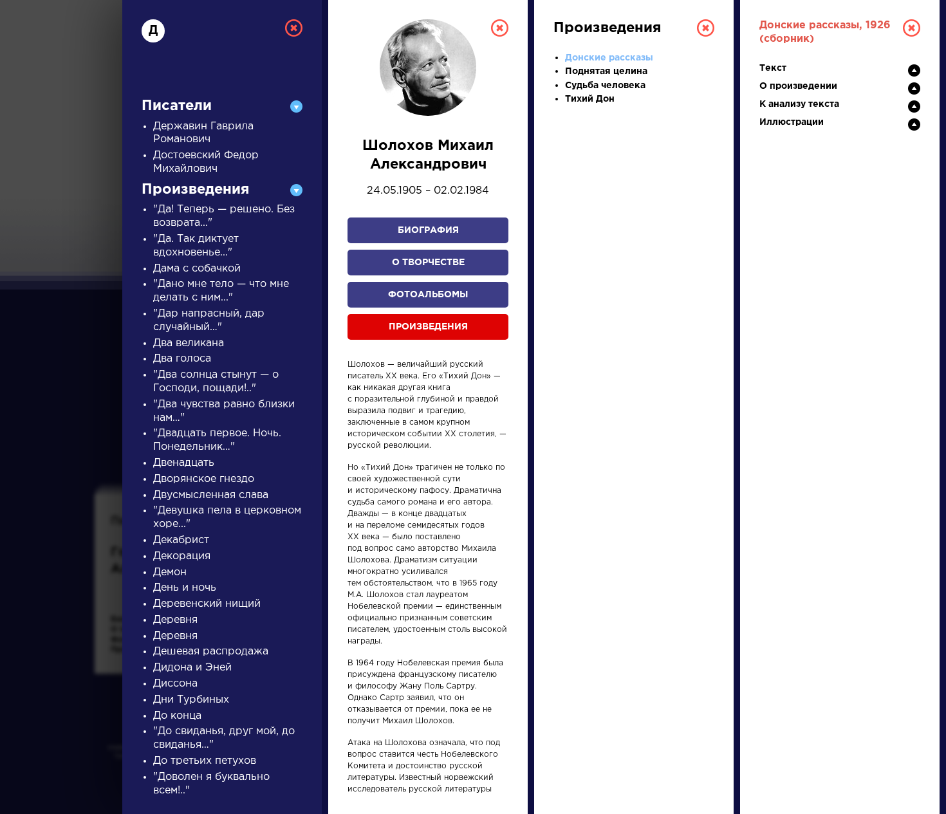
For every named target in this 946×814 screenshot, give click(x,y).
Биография (428, 230)
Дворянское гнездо (203, 479)
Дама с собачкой (197, 268)
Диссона (175, 684)
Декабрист (181, 540)
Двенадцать (183, 463)
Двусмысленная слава (210, 495)
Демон (170, 572)
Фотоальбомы (428, 295)
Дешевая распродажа (210, 651)
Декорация (181, 556)
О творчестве (428, 262)
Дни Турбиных (191, 700)
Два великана (188, 343)
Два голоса (182, 359)
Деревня (175, 620)
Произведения (428, 327)
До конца (177, 716)
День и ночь (184, 588)
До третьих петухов (204, 761)
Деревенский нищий (207, 604)
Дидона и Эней (192, 667)
